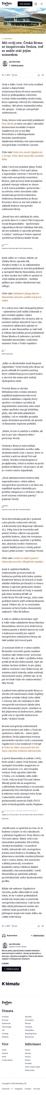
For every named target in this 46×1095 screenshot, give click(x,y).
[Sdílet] (39, 75)
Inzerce (28, 1057)
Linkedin (5, 963)
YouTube (36, 1089)
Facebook (6, 1089)
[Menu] (41, 3)
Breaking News (31, 1034)
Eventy (27, 1050)
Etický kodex (29, 1070)
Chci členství (25, 4)
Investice (5, 1017)
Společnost (6, 1023)
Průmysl (5, 1020)
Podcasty (28, 1027)
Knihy (4, 1057)
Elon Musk (7, 123)
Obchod (5, 1053)
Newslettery (29, 1030)
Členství (28, 1053)
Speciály (28, 1017)
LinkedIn (28, 1089)
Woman (28, 1023)
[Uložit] (43, 75)
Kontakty (28, 1063)
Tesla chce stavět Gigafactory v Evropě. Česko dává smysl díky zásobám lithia (23, 156)
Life (3, 1030)
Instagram (19, 1089)
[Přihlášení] (35, 3)
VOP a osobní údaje (32, 1067)
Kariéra (28, 1060)
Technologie (6, 1027)
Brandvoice (29, 1037)
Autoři (4, 1050)
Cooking (5, 1034)
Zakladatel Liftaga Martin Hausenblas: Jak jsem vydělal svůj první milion (21, 297)
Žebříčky (5, 1037)
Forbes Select (7, 1060)
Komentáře (29, 1020)
